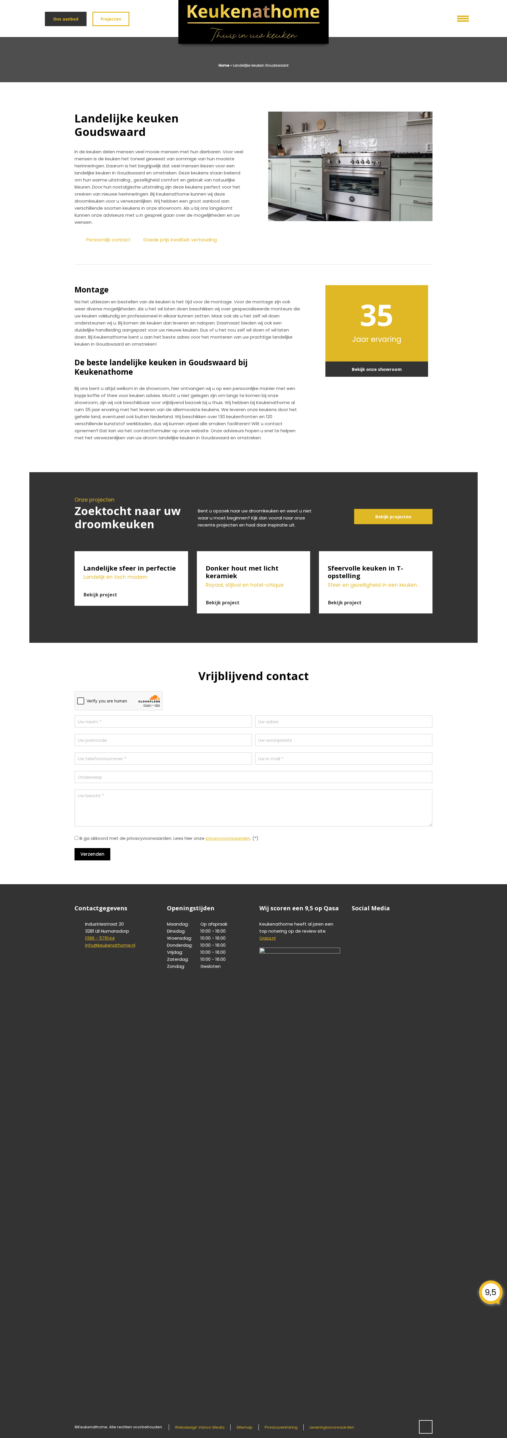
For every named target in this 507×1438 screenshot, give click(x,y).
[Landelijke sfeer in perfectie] (131, 554)
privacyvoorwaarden (228, 838)
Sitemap (244, 1427)
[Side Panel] (458, 17)
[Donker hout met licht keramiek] (253, 554)
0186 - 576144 (100, 938)
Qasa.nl (267, 938)
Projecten (111, 19)
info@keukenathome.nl (110, 945)
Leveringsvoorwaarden (332, 1427)
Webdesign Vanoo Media (199, 1427)
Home (224, 65)
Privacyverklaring (281, 1427)
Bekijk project (100, 594)
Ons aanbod (65, 19)
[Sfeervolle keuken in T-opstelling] (375, 554)
